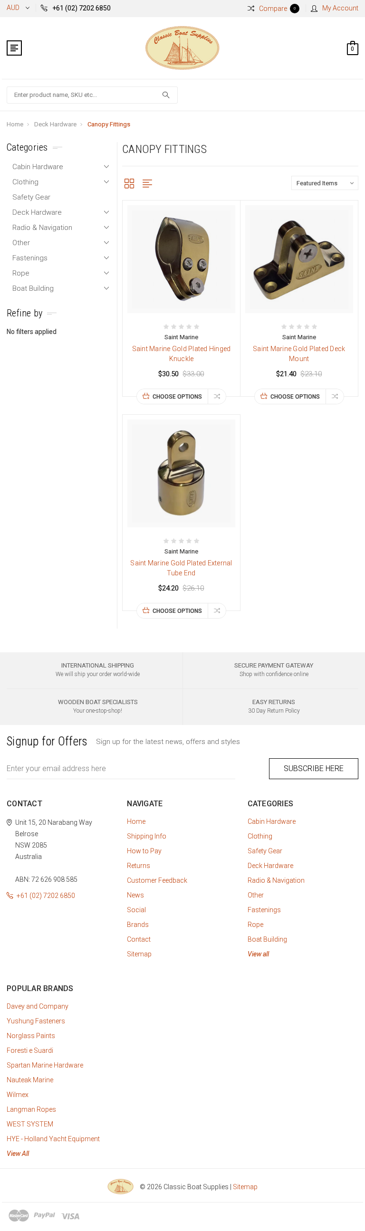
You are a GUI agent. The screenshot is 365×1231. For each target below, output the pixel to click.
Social (136, 910)
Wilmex (18, 1094)
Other (21, 243)
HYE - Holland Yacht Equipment (53, 1139)
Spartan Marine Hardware (45, 1065)
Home (15, 124)
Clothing (25, 182)
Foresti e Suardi (30, 1050)
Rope (20, 273)
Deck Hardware (55, 124)
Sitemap (139, 954)
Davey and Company (37, 1006)
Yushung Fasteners (36, 1021)
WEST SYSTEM (30, 1124)
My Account (340, 8)
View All (18, 1153)
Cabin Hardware (37, 166)
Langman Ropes (31, 1109)
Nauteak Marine (30, 1080)
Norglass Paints (31, 1036)
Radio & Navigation (42, 227)
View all (258, 954)
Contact (139, 939)
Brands (138, 924)
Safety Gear (31, 197)
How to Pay (144, 851)
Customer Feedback (157, 880)
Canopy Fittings (108, 124)
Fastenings (30, 258)
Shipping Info (146, 836)
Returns (138, 865)
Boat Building (33, 288)
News (135, 895)
